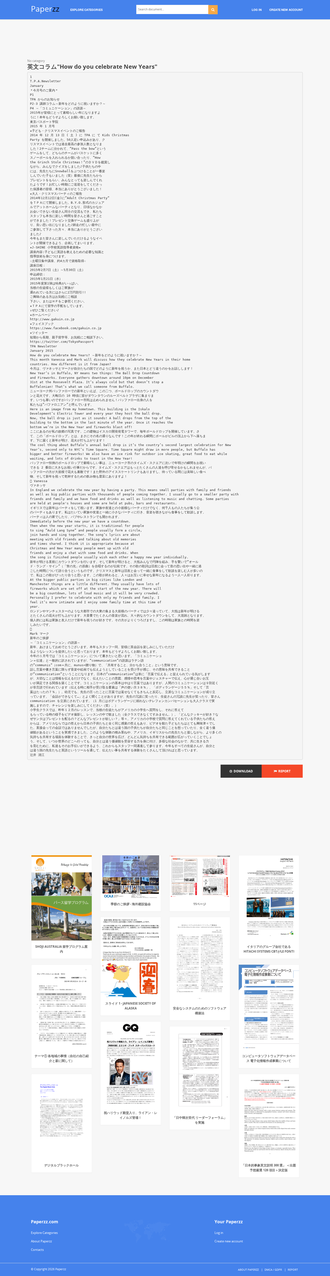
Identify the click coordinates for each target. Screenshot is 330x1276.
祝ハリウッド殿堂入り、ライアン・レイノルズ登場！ (130, 1115)
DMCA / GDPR (273, 1269)
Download (242, 771)
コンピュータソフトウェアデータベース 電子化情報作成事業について (268, 1058)
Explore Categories (44, 1233)
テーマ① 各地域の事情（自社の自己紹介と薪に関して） (62, 1058)
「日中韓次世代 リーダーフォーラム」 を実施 (200, 1120)
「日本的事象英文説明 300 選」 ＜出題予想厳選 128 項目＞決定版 (269, 1167)
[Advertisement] (165, 40)
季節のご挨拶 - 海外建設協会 (131, 904)
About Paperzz (41, 1241)
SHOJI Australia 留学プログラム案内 (61, 949)
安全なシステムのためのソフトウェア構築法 (199, 1010)
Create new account (229, 1241)
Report (284, 771)
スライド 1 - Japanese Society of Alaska (130, 1005)
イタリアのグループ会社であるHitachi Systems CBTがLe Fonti (269, 949)
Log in (219, 1233)
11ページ (199, 904)
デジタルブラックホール (61, 1165)
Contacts (37, 1249)
